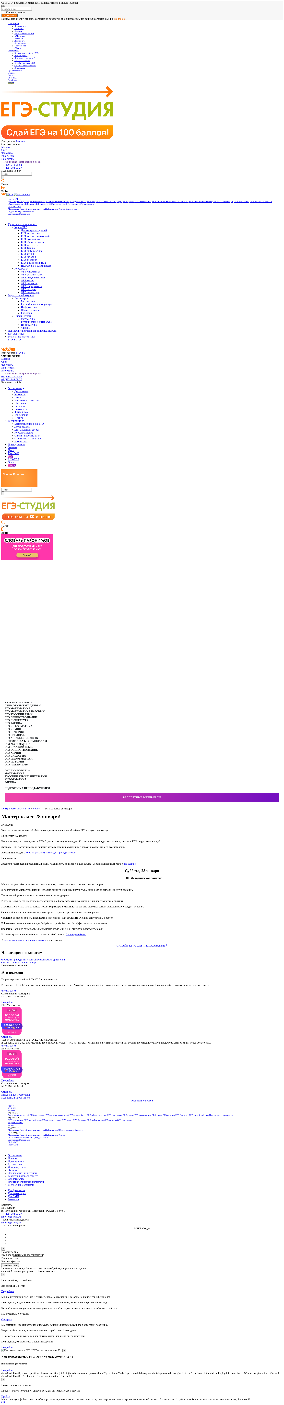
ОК (3, 1402)
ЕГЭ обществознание (97, 201)
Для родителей (16, 333)
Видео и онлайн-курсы (21, 295)
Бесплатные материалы (142, 797)
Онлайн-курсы (14, 206)
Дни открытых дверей (24, 58)
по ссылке (130, 863)
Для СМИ (13, 1196)
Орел (4, 150)
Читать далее (8, 990)
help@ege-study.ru (11, 1216)
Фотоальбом (20, 43)
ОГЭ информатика (57, 204)
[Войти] (3, 188)
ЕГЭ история (169, 201)
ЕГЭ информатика (142, 201)
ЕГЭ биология (182, 201)
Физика (61, 209)
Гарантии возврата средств (23, 1176)
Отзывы (11, 73)
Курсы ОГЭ (21, 268)
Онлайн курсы (22, 316)
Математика (13, 209)
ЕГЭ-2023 (13, 459)
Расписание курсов (142, 1100)
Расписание (13, 51)
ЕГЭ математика (37, 201)
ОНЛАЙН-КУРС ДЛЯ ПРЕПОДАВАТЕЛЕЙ (142, 945)
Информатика (51, 209)
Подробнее (120, 18)
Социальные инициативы (22, 1173)
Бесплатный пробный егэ (15, 1097)
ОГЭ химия (29, 204)
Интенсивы (19, 68)
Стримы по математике (25, 65)
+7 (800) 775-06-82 (11, 164)
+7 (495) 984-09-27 (11, 167)
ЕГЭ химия (157, 201)
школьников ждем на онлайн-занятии (25, 940)
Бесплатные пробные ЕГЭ (26, 53)
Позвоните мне (10, 1265)
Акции (11, 83)
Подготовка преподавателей (21, 211)
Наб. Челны (7, 158)
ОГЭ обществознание (33, 277)
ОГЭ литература (86, 204)
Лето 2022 (13, 453)
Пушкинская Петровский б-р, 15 (21, 161)
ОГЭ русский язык (258, 201)
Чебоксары (7, 153)
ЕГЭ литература (114, 201)
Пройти (5, 1396)
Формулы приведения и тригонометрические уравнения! (33, 959)
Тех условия (20, 46)
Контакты (19, 28)
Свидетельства (16, 1178)
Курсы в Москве (22, 60)
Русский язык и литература (32, 209)
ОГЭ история (72, 204)
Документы (19, 41)
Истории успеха (17, 1167)
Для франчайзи (16, 1190)
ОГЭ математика (241, 201)
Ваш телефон (8, 1261)
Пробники (12, 80)
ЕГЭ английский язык (199, 201)
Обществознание (30, 310)
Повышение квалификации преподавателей (32, 330)
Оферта (17, 48)
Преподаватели (15, 70)
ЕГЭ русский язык (78, 201)
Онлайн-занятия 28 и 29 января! (19, 962)
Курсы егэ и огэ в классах (22, 224)
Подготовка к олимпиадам (221, 201)
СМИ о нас (19, 36)
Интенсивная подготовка (15, 1094)
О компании (13, 23)
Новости (18, 31)
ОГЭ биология (41, 204)
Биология (26, 313)
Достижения (20, 26)
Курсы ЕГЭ (20, 227)
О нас (11, 462)
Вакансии (18, 38)
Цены (10, 75)
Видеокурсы (71, 209)
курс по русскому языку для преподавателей (51, 852)
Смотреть (6, 1036)
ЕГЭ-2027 (12, 78)
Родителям (13, 1145)
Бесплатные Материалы (19, 214)
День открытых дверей (18, 201)
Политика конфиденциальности (26, 1181)
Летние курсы (20, 55)
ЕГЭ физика (128, 201)
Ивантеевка (7, 155)
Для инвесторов (17, 1193)
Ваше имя (6, 1258)
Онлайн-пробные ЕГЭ (24, 63)
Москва (20, 141)
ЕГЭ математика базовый (57, 201)
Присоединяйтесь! (76, 934)
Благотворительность (24, 33)
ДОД (10, 456)
